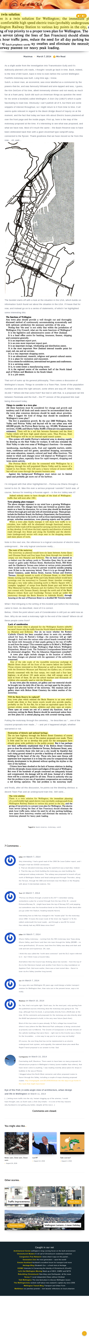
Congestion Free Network (30, 1257)
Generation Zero (30, 1260)
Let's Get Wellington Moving (30, 1271)
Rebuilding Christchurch (28, 1274)
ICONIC (20, 1268)
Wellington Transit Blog (34, 1286)
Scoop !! (28, 1277)
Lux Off (35, 1158)
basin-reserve (41, 827)
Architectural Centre (22, 1251)
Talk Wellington (25, 1280)
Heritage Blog (28, 1265)
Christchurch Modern (26, 1254)
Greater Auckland (24, 1262)
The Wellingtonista (22, 1283)
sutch (59, 827)
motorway (52, 827)
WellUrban (18, 1289)
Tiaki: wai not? (65, 1158)
